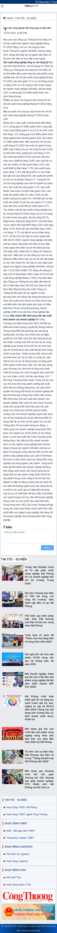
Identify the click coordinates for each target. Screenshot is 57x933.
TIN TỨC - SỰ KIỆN (14, 559)
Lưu (49, 547)
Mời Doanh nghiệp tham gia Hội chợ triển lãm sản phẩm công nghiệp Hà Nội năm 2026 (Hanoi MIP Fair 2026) (39, 680)
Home (10, 18)
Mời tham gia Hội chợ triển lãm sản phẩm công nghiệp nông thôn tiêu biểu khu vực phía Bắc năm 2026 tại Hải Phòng (39, 735)
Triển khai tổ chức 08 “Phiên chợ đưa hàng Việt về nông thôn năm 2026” (39, 638)
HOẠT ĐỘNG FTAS (15, 870)
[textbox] (28, 537)
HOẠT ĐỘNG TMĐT (16, 823)
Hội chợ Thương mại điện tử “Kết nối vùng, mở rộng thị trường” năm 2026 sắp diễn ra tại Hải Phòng (39, 600)
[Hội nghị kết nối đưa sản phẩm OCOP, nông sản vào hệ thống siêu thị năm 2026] (12, 659)
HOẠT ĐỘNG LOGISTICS (18, 846)
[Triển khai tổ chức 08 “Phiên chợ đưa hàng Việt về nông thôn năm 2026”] (12, 640)
